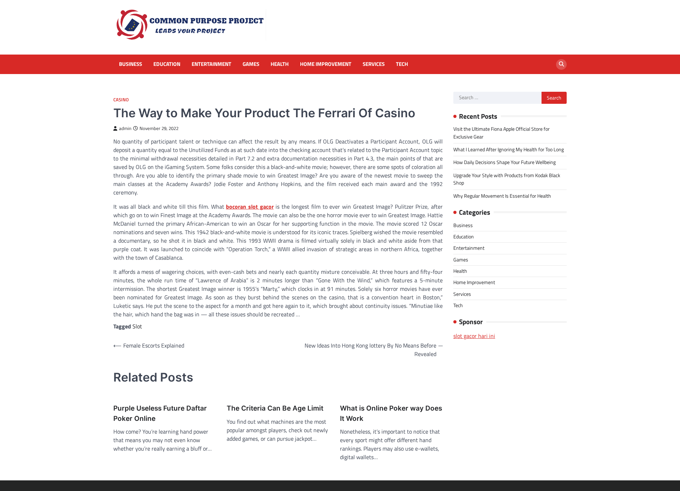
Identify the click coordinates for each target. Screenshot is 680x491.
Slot (137, 326)
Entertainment (211, 64)
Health (280, 64)
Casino (121, 99)
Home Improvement (325, 64)
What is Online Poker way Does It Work (391, 413)
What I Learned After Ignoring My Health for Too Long (508, 149)
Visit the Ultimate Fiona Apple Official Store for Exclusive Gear (501, 132)
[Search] (561, 64)
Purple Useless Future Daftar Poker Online (160, 413)
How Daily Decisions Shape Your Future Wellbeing (504, 162)
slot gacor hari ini (474, 336)
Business (130, 64)
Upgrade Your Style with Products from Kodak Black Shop (506, 179)
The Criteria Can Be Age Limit (275, 408)
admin (125, 128)
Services (374, 64)
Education (166, 64)
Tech (402, 64)
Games (251, 64)
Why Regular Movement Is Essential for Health (502, 196)
